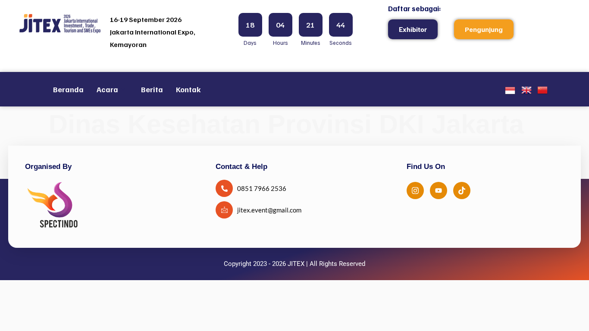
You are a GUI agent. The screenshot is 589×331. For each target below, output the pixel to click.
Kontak (188, 89)
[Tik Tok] (461, 190)
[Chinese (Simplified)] (542, 92)
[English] (526, 92)
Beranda (68, 89)
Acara (107, 89)
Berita (152, 89)
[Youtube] (438, 190)
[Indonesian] (510, 92)
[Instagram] (415, 190)
